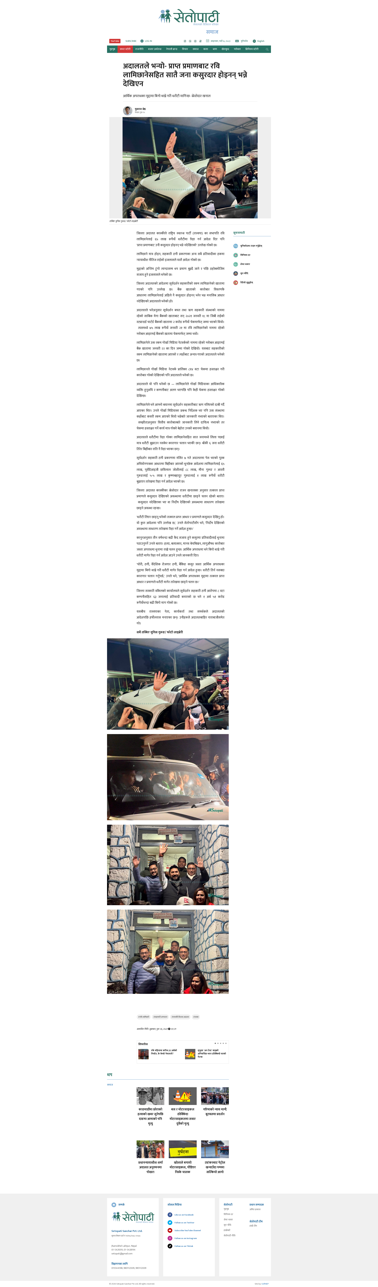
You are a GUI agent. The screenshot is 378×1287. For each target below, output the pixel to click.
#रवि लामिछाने (143, 1017)
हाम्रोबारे (227, 1230)
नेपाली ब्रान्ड (171, 49)
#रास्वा (195, 1017)
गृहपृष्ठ (226, 1209)
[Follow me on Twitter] (131, 112)
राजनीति (139, 49)
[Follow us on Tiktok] (200, 41)
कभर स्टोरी (125, 49)
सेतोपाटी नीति (229, 1236)
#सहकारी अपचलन (160, 1017)
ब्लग (215, 49)
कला (205, 49)
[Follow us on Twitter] (190, 41)
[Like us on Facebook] (184, 41)
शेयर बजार (228, 1220)
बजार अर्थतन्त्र (154, 49)
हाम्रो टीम (253, 1226)
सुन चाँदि (227, 1225)
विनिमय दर (228, 1214)
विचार (185, 49)
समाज (196, 49)
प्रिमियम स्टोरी (252, 49)
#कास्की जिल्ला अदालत (180, 1017)
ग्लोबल (237, 49)
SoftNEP (265, 1284)
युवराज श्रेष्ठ (140, 109)
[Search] (267, 49)
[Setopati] (132, 1217)
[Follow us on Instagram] (195, 41)
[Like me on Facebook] (129, 115)
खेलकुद (225, 49)
